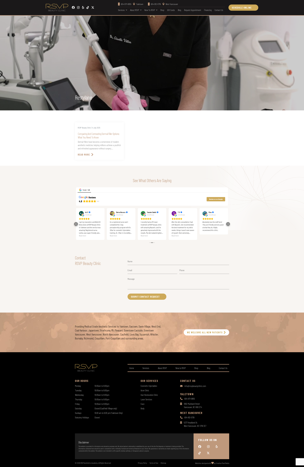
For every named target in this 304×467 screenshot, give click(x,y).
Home (131, 368)
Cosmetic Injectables (149, 385)
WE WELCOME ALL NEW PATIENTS (205, 332)
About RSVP (134, 10)
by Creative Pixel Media (221, 463)
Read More (84, 154)
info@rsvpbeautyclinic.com (195, 385)
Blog (179, 10)
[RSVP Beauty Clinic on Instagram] (78, 7)
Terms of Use (153, 463)
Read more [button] (82, 235)
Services (121, 10)
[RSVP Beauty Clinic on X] (92, 7)
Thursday (78, 399)
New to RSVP (149, 10)
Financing (208, 10)
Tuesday (78, 390)
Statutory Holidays (82, 417)
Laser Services (146, 399)
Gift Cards (171, 10)
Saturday (78, 408)
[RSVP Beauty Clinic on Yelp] (83, 7)
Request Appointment (192, 10)
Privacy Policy (142, 463)
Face (142, 403)
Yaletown (139, 4)
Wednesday (79, 394)
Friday (77, 403)
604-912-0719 (189, 417)
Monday (78, 385)
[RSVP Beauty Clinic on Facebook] (73, 7)
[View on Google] (81, 213)
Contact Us (219, 10)
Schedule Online (242, 7)
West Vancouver (172, 4)
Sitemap (163, 463)
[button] (76, 224)
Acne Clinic (145, 390)
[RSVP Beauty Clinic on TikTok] (87, 7)
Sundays (78, 412)
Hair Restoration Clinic (149, 394)
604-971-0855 (189, 398)
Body (142, 408)
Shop (162, 10)
